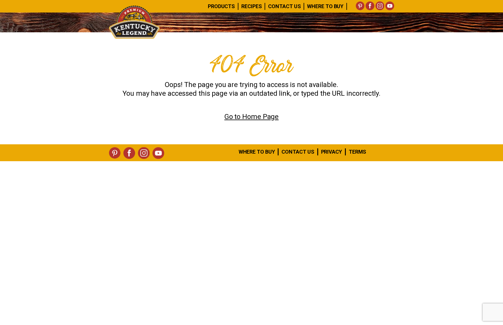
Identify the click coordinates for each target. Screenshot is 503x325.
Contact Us (284, 6)
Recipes (251, 6)
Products (221, 6)
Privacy (331, 152)
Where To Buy (325, 6)
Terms (357, 152)
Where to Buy (257, 152)
